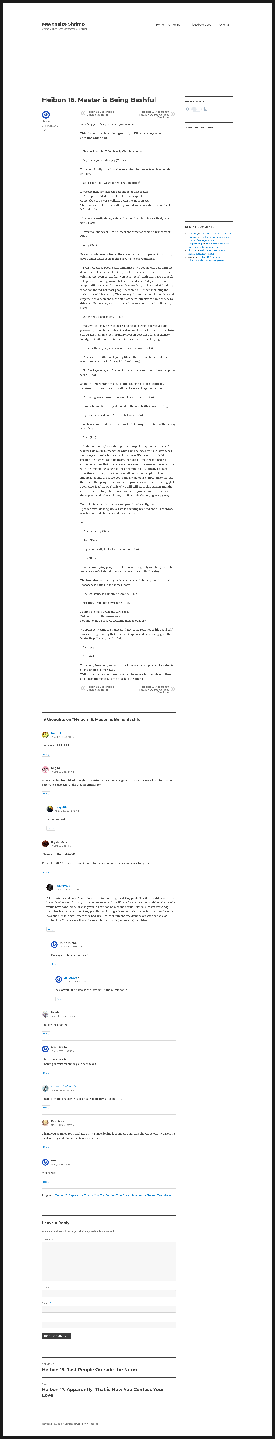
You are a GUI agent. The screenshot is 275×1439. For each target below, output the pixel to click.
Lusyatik (61, 807)
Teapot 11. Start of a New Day (216, 233)
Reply (46, 754)
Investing (193, 233)
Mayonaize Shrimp (63, 24)
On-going (174, 24)
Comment (48, 1239)
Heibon (46, 130)
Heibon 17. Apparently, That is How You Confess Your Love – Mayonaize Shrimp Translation (114, 1195)
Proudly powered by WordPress (81, 1424)
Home (160, 24)
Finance (192, 250)
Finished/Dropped (200, 24)
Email (46, 1303)
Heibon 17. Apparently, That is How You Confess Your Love (154, 114)
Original (224, 24)
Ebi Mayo (46, 121)
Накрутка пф (195, 243)
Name (46, 1287)
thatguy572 (62, 885)
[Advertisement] (137, 72)
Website (47, 1318)
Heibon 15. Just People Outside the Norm (100, 113)
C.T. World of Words (64, 1086)
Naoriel (56, 733)
